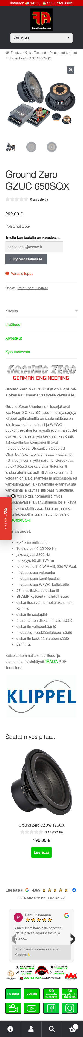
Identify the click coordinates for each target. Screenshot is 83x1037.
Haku (52, 1029)
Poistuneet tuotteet (63, 52)
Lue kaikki (14, 890)
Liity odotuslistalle (26, 259)
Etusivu (16, 52)
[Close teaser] (13, 496)
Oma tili (31, 1029)
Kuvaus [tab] (11, 310)
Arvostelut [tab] (13, 338)
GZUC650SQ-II (17, 520)
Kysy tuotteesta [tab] (17, 351)
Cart (69, 1025)
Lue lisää (41, 852)
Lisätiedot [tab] (13, 324)
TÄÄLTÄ (51, 661)
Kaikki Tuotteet (35, 52)
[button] (70, 70)
